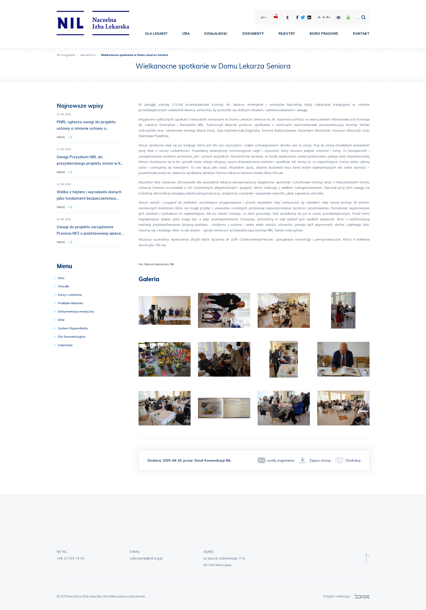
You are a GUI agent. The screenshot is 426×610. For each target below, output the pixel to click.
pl (262, 17)
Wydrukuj (352, 460)
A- (319, 17)
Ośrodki (63, 286)
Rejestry (287, 33)
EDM (61, 320)
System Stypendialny (73, 328)
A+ (328, 17)
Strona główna (66, 55)
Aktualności (88, 55)
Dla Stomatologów (72, 336)
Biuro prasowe (324, 33)
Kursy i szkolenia (70, 294)
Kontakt (361, 33)
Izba (186, 33)
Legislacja (65, 345)
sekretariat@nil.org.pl (146, 558)
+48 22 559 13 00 (70, 558)
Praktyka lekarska (70, 303)
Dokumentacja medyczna (76, 311)
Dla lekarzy (156, 33)
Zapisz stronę (320, 460)
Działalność (216, 33)
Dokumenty (253, 33)
